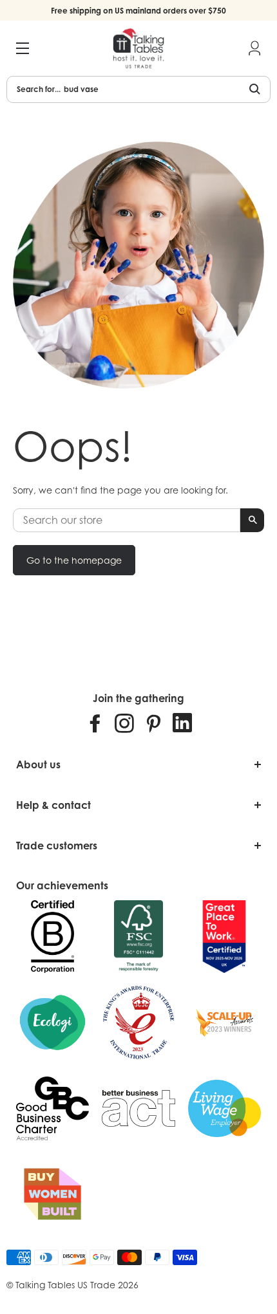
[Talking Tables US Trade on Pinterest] (153, 722)
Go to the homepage (74, 560)
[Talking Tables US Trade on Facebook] (95, 722)
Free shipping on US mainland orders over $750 (138, 10)
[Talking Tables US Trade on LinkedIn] (182, 722)
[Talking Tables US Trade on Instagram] (124, 722)
